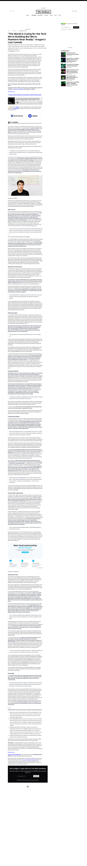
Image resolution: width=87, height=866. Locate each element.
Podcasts (46, 15)
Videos (51, 15)
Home (9, 30)
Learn (55, 15)
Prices (59, 15)
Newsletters (40, 15)
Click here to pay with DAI (18, 89)
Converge (34, 15)
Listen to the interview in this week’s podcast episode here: (25, 94)
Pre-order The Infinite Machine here (30, 759)
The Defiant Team (12, 51)
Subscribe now (11, 91)
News (27, 15)
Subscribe (36, 776)
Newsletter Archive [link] (22, 30)
